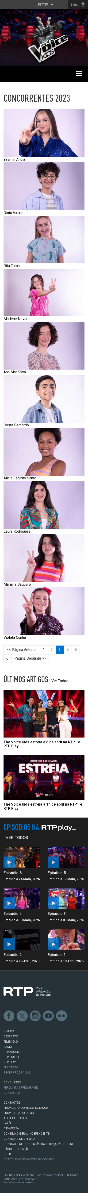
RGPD (7, 1154)
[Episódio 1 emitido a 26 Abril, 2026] (66, 939)
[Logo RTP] (27, 991)
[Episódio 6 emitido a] (22, 857)
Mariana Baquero (17, 584)
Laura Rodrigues (17, 531)
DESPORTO (11, 1036)
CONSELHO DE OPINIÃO (19, 1138)
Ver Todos (59, 681)
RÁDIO (8, 1046)
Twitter (22, 1016)
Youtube (48, 1016)
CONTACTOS (12, 1102)
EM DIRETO (11, 1067)
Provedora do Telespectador (26, 1107)
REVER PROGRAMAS (17, 1072)
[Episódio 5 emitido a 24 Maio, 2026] (66, 857)
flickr (61, 1016)
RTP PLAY (10, 1062)
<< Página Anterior (22, 649)
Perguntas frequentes (21, 1087)
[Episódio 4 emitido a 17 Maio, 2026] (22, 898)
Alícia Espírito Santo (20, 478)
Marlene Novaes (17, 319)
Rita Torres (12, 266)
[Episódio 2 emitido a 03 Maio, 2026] (22, 939)
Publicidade (29, 1179)
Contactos (12, 1092)
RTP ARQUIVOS (13, 1052)
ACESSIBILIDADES (15, 1118)
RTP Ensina (11, 1057)
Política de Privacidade (19, 1175)
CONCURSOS (12, 1082)
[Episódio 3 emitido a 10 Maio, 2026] (66, 898)
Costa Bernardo (16, 425)
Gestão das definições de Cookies (29, 1159)
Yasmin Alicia (14, 159)
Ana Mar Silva (15, 372)
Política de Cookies (50, 1175)
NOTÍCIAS (10, 1031)
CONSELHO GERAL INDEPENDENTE (27, 1133)
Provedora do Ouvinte (20, 1113)
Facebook (9, 1016)
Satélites (10, 1123)
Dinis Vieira (13, 212)
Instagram (35, 1016)
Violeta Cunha (15, 637)
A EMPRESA (11, 1128)
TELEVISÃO (11, 1041)
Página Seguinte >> (30, 658)
